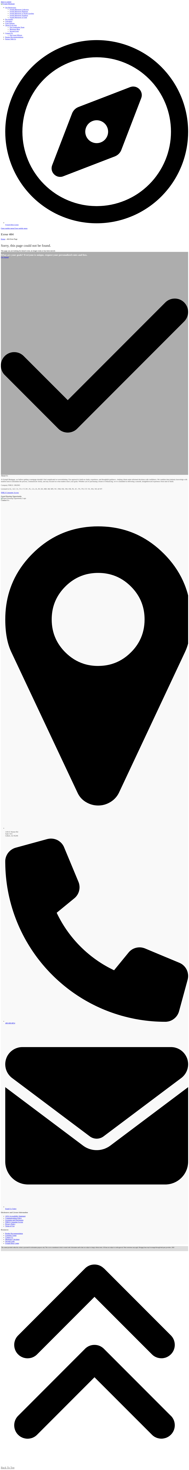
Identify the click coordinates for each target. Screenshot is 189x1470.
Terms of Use (10, 1226)
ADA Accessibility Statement (15, 1216)
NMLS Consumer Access (10, 493)
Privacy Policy (10, 1224)
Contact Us (9, 1237)
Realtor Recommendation (14, 1233)
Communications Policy (13, 1218)
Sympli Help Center (12, 1243)
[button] (14, 228)
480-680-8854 (10, 1023)
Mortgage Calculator (12, 1239)
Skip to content (6, 2)
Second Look (10, 1241)
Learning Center (11, 1235)
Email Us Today (11, 1209)
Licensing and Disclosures (14, 1220)
